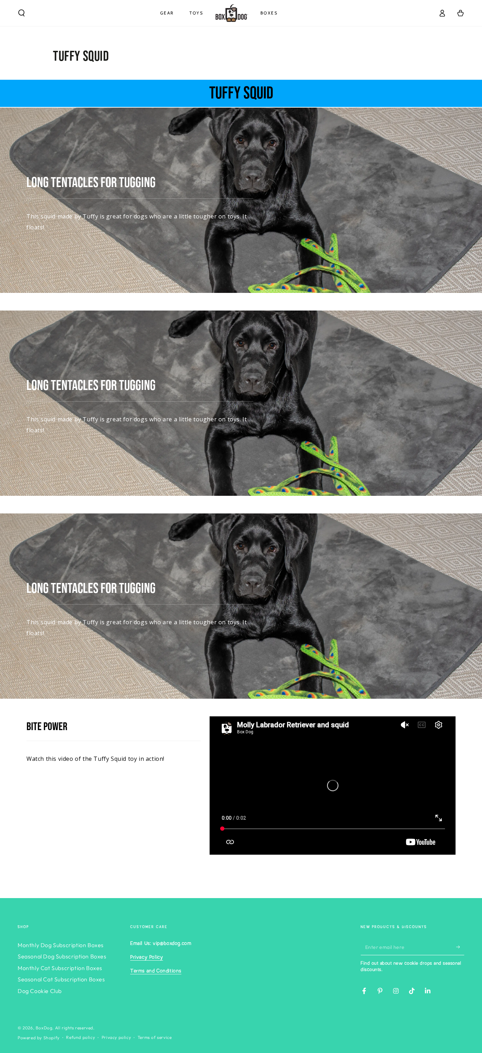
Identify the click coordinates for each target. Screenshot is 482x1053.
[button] (21, 13)
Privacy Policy (146, 957)
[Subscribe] (460, 947)
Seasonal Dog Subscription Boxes (62, 956)
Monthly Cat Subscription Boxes (60, 967)
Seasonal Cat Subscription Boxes (61, 979)
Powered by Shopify (39, 1037)
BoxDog (44, 1027)
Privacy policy (116, 1037)
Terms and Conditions (155, 971)
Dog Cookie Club (40, 990)
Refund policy (80, 1037)
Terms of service (155, 1037)
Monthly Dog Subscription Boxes (61, 945)
